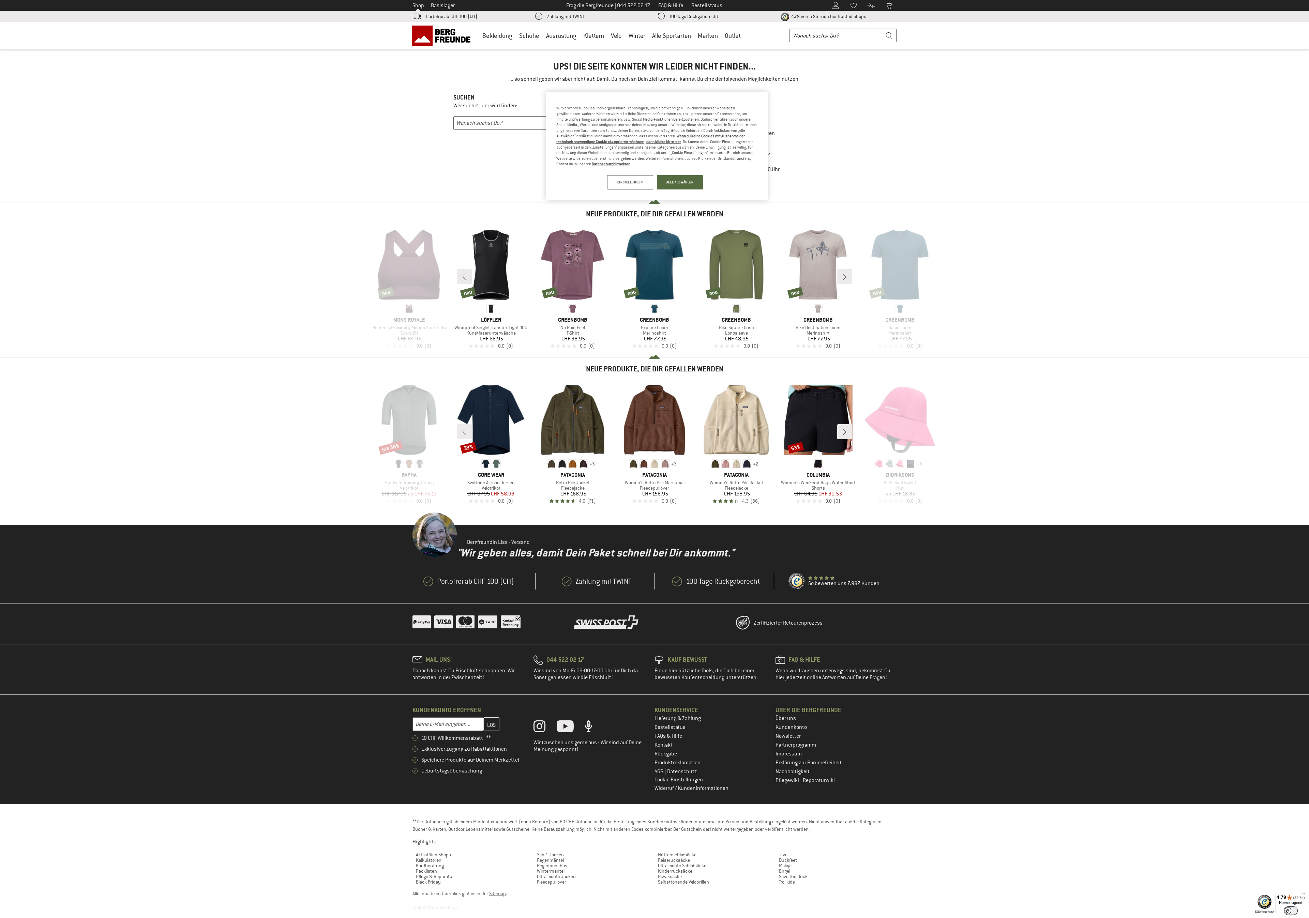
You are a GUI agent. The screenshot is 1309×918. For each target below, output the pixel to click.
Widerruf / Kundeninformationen (691, 788)
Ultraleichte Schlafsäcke (682, 865)
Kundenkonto (791, 727)
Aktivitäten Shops (433, 855)
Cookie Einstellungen (678, 779)
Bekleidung (497, 36)
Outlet (733, 36)
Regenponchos (552, 865)
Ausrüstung (561, 36)
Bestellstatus (670, 727)
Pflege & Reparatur (435, 876)
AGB (659, 771)
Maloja (785, 865)
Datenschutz (682, 771)
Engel (784, 871)
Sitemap (497, 893)
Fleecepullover (551, 882)
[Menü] (1303, 895)
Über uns (786, 718)
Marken (708, 36)
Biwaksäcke (670, 876)
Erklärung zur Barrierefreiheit (809, 762)
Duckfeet (788, 860)
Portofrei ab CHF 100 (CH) (451, 16)
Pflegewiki (788, 780)
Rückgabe (665, 753)
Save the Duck (793, 876)
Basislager (443, 5)
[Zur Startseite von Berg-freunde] (443, 35)
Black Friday (428, 882)
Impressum (789, 753)
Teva (783, 855)
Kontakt (663, 744)
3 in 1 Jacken (550, 855)
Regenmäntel (550, 860)
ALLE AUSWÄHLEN (680, 182)
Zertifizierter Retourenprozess (788, 622)
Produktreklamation (677, 762)
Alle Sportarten (671, 36)
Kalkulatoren (428, 860)
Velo (616, 36)
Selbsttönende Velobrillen (683, 882)
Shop (418, 5)
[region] (657, 146)
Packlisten (426, 871)
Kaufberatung (430, 865)
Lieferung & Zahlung (677, 718)
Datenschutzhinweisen (611, 164)
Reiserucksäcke (674, 860)
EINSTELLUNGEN (630, 182)
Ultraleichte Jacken (556, 876)
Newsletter (788, 736)
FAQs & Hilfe (668, 736)
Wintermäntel (551, 871)
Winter (637, 36)
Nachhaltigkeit (793, 771)
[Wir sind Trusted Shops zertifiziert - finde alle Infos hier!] (797, 581)
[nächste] (844, 276)
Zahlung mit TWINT (566, 16)
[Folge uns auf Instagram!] (544, 728)
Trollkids (787, 882)
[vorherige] (464, 276)
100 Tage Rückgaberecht (693, 16)
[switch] (1291, 910)
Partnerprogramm (796, 744)
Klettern (593, 36)
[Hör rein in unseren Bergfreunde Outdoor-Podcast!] (593, 728)
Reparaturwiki (819, 780)
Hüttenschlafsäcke (677, 855)
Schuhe (529, 36)
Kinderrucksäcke (675, 871)
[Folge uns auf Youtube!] (570, 728)
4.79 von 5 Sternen (828, 16)
